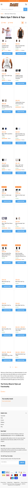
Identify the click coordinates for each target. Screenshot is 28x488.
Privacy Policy (3, 482)
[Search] (25, 9)
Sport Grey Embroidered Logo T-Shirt (20, 329)
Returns (2, 424)
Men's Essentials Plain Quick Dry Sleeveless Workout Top (6, 255)
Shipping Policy (16, 482)
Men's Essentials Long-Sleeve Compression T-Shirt (20, 135)
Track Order (3, 415)
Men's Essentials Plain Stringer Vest (20, 46)
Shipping (2, 422)
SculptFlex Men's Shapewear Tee (5, 46)
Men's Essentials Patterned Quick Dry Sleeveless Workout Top (21, 255)
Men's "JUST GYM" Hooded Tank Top (19, 165)
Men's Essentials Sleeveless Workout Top (7, 106)
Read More (3, 391)
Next (16, 367)
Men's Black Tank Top (6, 305)
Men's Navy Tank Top (20, 281)
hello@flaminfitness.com (6, 435)
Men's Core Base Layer (6, 195)
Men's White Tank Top (20, 305)
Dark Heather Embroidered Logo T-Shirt (7, 354)
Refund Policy (9, 482)
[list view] (25, 22)
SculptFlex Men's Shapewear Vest (5, 165)
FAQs (2, 418)
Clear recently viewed (6, 401)
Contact (2, 420)
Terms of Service (24, 482)
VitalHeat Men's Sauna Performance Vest (20, 103)
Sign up (22, 462)
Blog (2, 426)
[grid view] (22, 22)
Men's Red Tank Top (6, 281)
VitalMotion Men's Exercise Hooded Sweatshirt (19, 77)
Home (2, 13)
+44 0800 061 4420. (20, 435)
